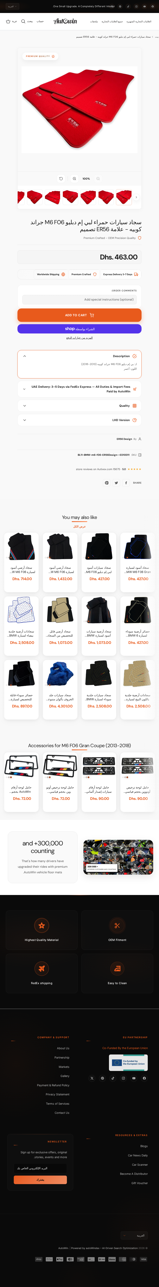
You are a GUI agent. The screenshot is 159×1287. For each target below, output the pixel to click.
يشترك (40, 1179)
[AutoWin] (65, 21)
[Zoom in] (74, 178)
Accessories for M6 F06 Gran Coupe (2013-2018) (79, 746)
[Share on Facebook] (126, 483)
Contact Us (62, 1112)
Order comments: (124, 290)
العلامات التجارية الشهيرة (139, 21)
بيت (157, 36)
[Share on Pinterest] (107, 483)
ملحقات (94, 21)
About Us (63, 1048)
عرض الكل (79, 526)
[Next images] (136, 197)
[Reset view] (61, 178)
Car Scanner (140, 1164)
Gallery (64, 1076)
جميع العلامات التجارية (112, 21)
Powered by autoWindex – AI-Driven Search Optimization (104, 1248)
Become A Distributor (134, 1173)
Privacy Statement (57, 1094)
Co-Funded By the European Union (125, 1048)
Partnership (61, 1057)
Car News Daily (138, 1155)
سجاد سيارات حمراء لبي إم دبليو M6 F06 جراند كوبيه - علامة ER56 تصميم (113, 36)
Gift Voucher (139, 1183)
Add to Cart (76, 315)
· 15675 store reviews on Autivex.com (101, 469)
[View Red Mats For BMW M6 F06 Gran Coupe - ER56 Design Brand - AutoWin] (124, 197)
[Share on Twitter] (116, 483)
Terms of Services (57, 1103)
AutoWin (63, 1248)
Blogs (144, 1146)
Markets (64, 1066)
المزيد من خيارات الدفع (79, 337)
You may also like (79, 517)
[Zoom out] (98, 178)
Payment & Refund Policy (53, 1085)
